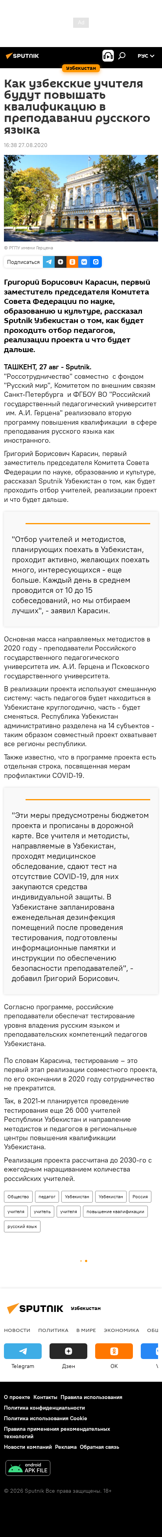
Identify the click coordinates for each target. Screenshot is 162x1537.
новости (17, 1330)
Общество (18, 1196)
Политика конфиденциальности (44, 1407)
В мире (86, 1330)
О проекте (17, 1397)
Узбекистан (77, 1196)
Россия (140, 1196)
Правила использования (91, 1397)
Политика (53, 1330)
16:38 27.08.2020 (26, 145)
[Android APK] (28, 1469)
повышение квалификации (115, 1211)
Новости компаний (28, 1446)
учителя (15, 1211)
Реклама (66, 1446)
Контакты (45, 1397)
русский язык (22, 1226)
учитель (42, 1211)
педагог (47, 1196)
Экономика (121, 1330)
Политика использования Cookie (45, 1418)
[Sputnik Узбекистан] (23, 58)
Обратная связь (99, 1446)
